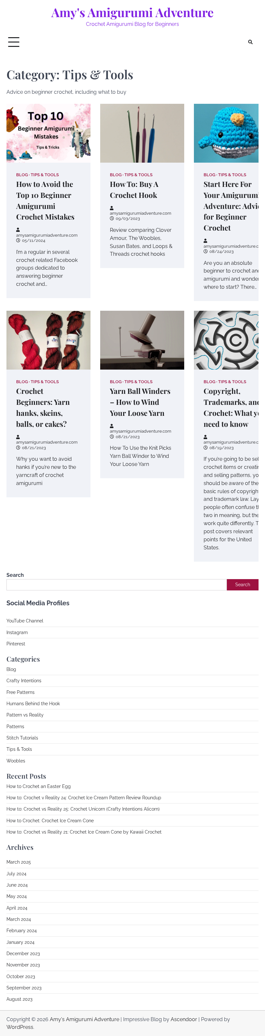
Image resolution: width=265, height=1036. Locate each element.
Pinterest (15, 643)
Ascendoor (184, 1019)
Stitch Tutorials (22, 737)
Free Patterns (20, 692)
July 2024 (16, 873)
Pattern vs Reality (25, 715)
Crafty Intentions (23, 680)
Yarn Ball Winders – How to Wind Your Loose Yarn (140, 402)
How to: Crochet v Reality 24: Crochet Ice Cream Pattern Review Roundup (83, 797)
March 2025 (18, 862)
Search (15, 575)
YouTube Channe (24, 620)
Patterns (15, 726)
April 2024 (16, 908)
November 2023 (23, 964)
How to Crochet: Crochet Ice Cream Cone (50, 820)
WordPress (19, 1027)
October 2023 (20, 976)
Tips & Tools (45, 174)
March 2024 (18, 919)
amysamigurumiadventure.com (47, 235)
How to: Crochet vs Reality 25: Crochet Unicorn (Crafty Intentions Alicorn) (83, 809)
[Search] (250, 42)
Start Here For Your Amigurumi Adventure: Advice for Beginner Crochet (234, 206)
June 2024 (17, 885)
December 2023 (23, 953)
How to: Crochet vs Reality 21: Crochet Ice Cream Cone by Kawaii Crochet (84, 832)
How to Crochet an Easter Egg (38, 786)
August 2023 (19, 999)
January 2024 (20, 942)
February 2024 (21, 930)
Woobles (15, 760)
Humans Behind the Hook (33, 703)
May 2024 (16, 896)
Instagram (17, 632)
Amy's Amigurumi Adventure (132, 12)
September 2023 (23, 987)
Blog (22, 174)
